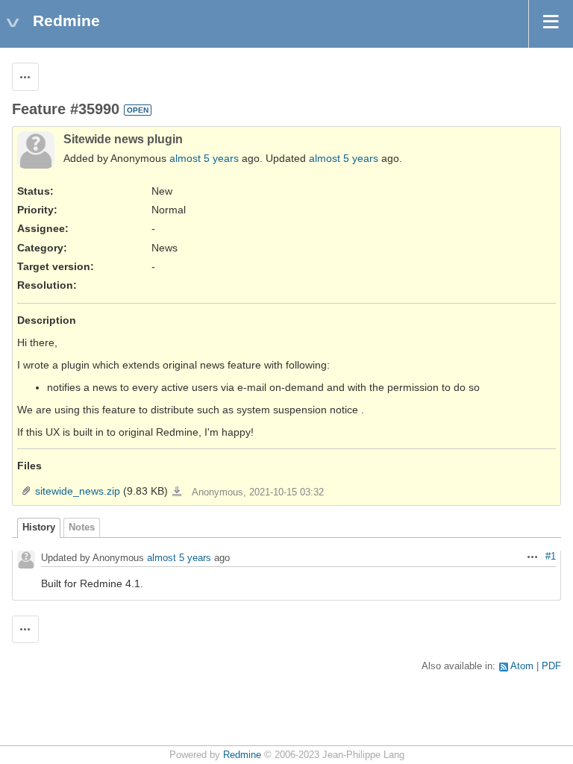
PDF (551, 666)
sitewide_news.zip (77, 491)
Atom (521, 666)
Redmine (242, 755)
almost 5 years (204, 158)
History (38, 527)
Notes (82, 527)
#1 (550, 556)
